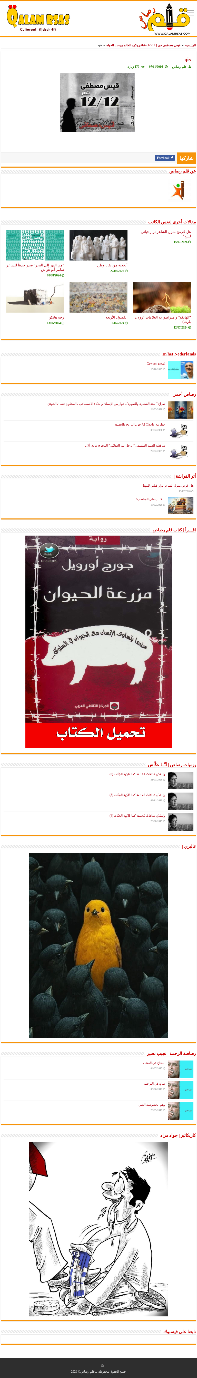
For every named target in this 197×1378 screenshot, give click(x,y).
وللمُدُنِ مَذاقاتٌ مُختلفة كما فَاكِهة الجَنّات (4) (137, 815)
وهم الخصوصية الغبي (152, 1104)
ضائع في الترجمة (154, 1083)
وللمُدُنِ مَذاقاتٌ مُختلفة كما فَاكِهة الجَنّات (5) (137, 795)
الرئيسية (190, 45)
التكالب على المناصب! (150, 499)
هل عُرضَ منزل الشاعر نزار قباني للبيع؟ (168, 485)
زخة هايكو (56, 317)
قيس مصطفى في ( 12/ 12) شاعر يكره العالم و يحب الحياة (143, 45)
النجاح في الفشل (154, 1063)
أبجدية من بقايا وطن (112, 265)
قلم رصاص (179, 67)
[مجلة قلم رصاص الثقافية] (98, 19)
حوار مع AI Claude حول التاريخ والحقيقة (139, 424)
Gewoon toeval (156, 363)
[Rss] (102, 1365)
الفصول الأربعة (116, 317)
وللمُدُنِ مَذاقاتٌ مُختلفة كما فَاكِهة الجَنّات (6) (137, 774)
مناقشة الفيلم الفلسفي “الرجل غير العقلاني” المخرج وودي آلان (125, 445)
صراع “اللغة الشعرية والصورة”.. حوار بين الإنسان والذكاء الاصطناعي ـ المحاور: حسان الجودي (106, 404)
